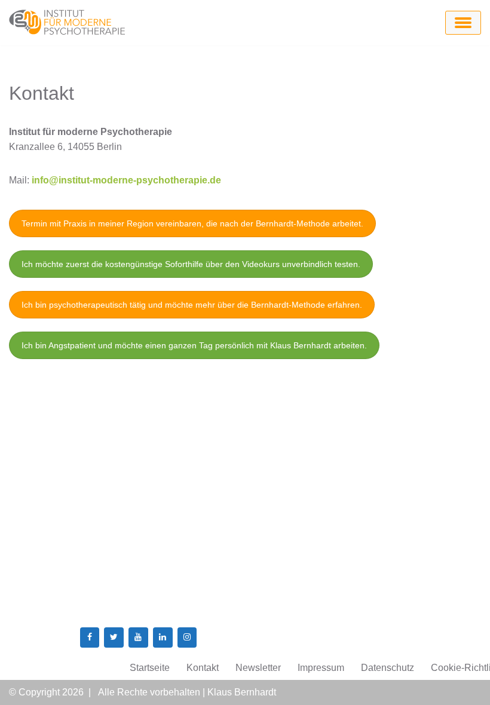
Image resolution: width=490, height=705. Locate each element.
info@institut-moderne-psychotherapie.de (126, 180)
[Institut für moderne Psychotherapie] (68, 22)
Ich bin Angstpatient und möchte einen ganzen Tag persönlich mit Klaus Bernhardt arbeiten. (194, 345)
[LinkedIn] (163, 637)
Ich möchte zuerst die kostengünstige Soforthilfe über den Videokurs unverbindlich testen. (191, 264)
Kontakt (202, 668)
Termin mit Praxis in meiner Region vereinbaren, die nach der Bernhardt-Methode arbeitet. (192, 223)
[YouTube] (138, 637)
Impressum (321, 668)
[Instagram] (187, 637)
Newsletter (258, 668)
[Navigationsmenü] (463, 23)
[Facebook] (90, 637)
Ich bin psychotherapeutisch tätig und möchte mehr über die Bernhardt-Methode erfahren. (192, 304)
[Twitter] (114, 637)
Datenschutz (387, 668)
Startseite (150, 668)
